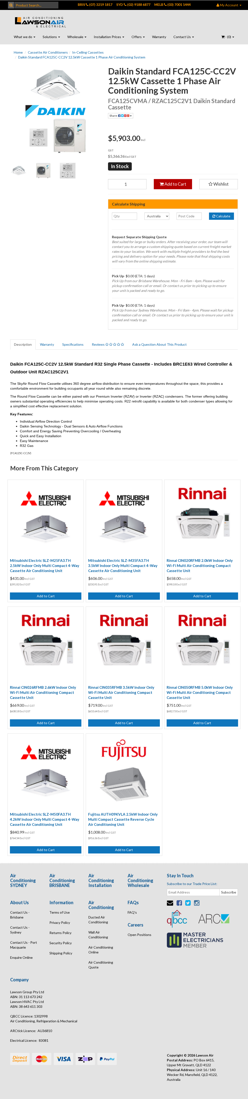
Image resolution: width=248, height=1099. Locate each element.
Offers (137, 37)
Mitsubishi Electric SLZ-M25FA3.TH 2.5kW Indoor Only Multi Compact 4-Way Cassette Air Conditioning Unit (44, 565)
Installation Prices (108, 37)
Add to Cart (175, 184)
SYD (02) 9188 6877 (133, 4)
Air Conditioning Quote (100, 964)
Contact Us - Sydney (20, 929)
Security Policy (60, 943)
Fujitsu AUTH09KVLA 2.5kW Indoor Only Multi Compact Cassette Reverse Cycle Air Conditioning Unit (123, 819)
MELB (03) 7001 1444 (172, 4)
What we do (23, 37)
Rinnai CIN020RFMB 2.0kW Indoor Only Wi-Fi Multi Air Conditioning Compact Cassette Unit (200, 565)
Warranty (159, 37)
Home (18, 52)
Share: (113, 115)
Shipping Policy (60, 953)
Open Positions (139, 935)
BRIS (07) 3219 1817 (95, 4)
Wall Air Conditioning (98, 934)
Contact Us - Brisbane (20, 914)
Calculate (222, 216)
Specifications (73, 344)
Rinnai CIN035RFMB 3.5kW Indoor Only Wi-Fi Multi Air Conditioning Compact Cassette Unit (121, 692)
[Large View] (18, 170)
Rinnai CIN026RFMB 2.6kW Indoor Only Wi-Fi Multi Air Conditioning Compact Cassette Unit (43, 692)
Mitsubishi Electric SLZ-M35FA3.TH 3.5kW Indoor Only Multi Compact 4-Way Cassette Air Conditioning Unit (122, 565)
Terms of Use (59, 912)
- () (228, 37)
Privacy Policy (59, 922)
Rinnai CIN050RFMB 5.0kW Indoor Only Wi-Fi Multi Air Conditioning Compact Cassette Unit (200, 692)
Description (23, 344)
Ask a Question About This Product (159, 344)
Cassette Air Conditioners (48, 52)
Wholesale (75, 37)
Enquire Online (21, 957)
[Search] (11, 5)
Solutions (50, 37)
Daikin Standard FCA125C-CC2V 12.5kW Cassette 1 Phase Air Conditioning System (81, 57)
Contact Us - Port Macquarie (23, 944)
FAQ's (132, 912)
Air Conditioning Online (100, 949)
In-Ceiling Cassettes (88, 52)
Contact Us (182, 37)
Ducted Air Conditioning (98, 919)
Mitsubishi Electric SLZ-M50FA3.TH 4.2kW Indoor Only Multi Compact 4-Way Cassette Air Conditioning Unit (44, 819)
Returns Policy (60, 933)
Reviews (98, 344)
